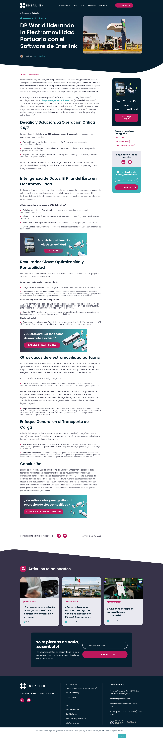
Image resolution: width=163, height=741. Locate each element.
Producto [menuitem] (78, 5)
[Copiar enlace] (65, 536)
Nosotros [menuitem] (103, 5)
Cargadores (71, 697)
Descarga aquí (126, 118)
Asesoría (121, 137)
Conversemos (124, 5)
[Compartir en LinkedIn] (59, 536)
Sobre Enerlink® (72, 709)
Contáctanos (71, 714)
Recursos (25, 13)
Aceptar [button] (122, 736)
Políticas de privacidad (76, 718)
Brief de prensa (72, 723)
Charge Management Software (55, 100)
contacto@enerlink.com (120, 699)
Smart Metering (72, 693)
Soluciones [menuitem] (63, 5)
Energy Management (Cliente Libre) (81, 688)
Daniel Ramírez (39, 56)
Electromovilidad (31, 74)
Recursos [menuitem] (92, 5)
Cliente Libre (123, 142)
